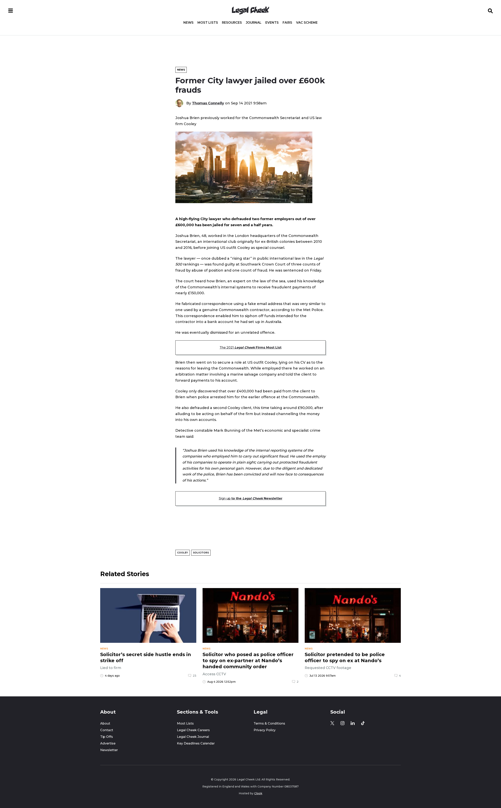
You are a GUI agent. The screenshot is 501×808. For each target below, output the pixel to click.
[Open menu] (10, 10)
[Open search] (490, 10)
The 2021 (250, 347)
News (188, 22)
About (105, 723)
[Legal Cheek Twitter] (332, 723)
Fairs (287, 22)
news (104, 648)
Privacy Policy (265, 730)
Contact (106, 730)
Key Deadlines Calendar (196, 743)
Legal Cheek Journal (193, 737)
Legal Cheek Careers (193, 730)
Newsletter (109, 750)
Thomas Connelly (208, 103)
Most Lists (207, 22)
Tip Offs (106, 737)
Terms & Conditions (269, 723)
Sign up (250, 498)
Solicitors (201, 552)
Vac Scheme (307, 22)
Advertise (107, 743)
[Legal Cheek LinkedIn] (353, 723)
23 (194, 675)
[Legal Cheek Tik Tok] (363, 723)
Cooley (182, 552)
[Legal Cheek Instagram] (342, 723)
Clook (258, 793)
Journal (253, 22)
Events (272, 22)
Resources (232, 22)
